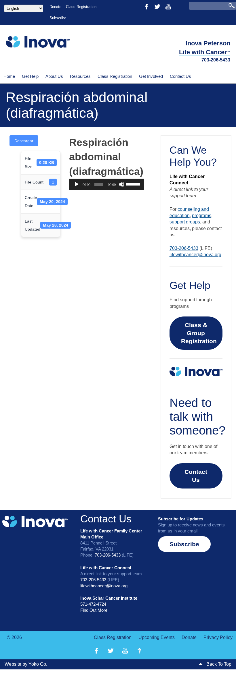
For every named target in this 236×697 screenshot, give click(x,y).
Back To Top (218, 664)
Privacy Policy (218, 637)
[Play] (76, 184)
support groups (185, 221)
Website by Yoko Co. (26, 664)
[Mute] (121, 184)
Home (9, 76)
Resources (80, 76)
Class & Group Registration (199, 333)
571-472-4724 (93, 604)
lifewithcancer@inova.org (195, 254)
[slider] (133, 184)
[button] (184, 544)
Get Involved (151, 76)
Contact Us (180, 76)
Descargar (23, 140)
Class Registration (81, 7)
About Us (54, 76)
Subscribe (58, 18)
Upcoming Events (156, 637)
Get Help (30, 76)
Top (222, 683)
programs (201, 215)
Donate (55, 7)
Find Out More (93, 610)
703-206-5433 (215, 59)
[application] (106, 184)
